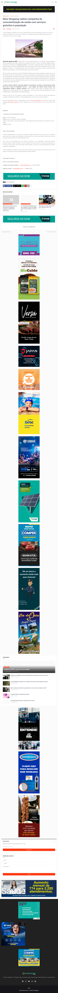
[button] (2, 2)
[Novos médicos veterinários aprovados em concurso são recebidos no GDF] (6, 689)
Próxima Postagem (51, 231)
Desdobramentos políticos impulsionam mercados (23, 700)
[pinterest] (35, 981)
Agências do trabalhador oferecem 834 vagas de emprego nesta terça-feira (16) (29, 675)
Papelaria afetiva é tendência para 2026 (20, 694)
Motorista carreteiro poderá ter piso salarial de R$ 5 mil (46, 206)
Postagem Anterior (6, 231)
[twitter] (26, 981)
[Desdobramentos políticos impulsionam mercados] (6, 702)
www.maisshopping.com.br (37, 100)
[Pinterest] (25, 186)
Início (29, 988)
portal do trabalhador (14, 16)
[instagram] (32, 981)
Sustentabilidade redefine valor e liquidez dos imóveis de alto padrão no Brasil (29, 681)
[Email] (28, 186)
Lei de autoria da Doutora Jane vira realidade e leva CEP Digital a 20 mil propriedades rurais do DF (29, 208)
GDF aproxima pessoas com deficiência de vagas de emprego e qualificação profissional (10, 208)
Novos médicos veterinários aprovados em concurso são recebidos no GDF (28, 688)
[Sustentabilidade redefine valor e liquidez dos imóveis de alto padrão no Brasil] (6, 683)
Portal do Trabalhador (34, 990)
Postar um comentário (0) (29, 226)
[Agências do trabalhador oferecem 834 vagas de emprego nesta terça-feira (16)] (6, 677)
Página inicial (6, 16)
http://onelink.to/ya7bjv (13, 102)
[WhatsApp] (23, 186)
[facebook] (23, 981)
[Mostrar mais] (31, 186)
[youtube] (29, 981)
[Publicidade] (29, 9)
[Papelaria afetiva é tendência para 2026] (6, 696)
